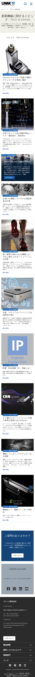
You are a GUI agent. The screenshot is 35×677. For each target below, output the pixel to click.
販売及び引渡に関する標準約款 (20, 676)
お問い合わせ (17, 555)
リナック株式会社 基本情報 (22, 673)
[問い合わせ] (31, 487)
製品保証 (9, 676)
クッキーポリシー (9, 673)
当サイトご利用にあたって (10, 674)
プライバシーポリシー (24, 674)
